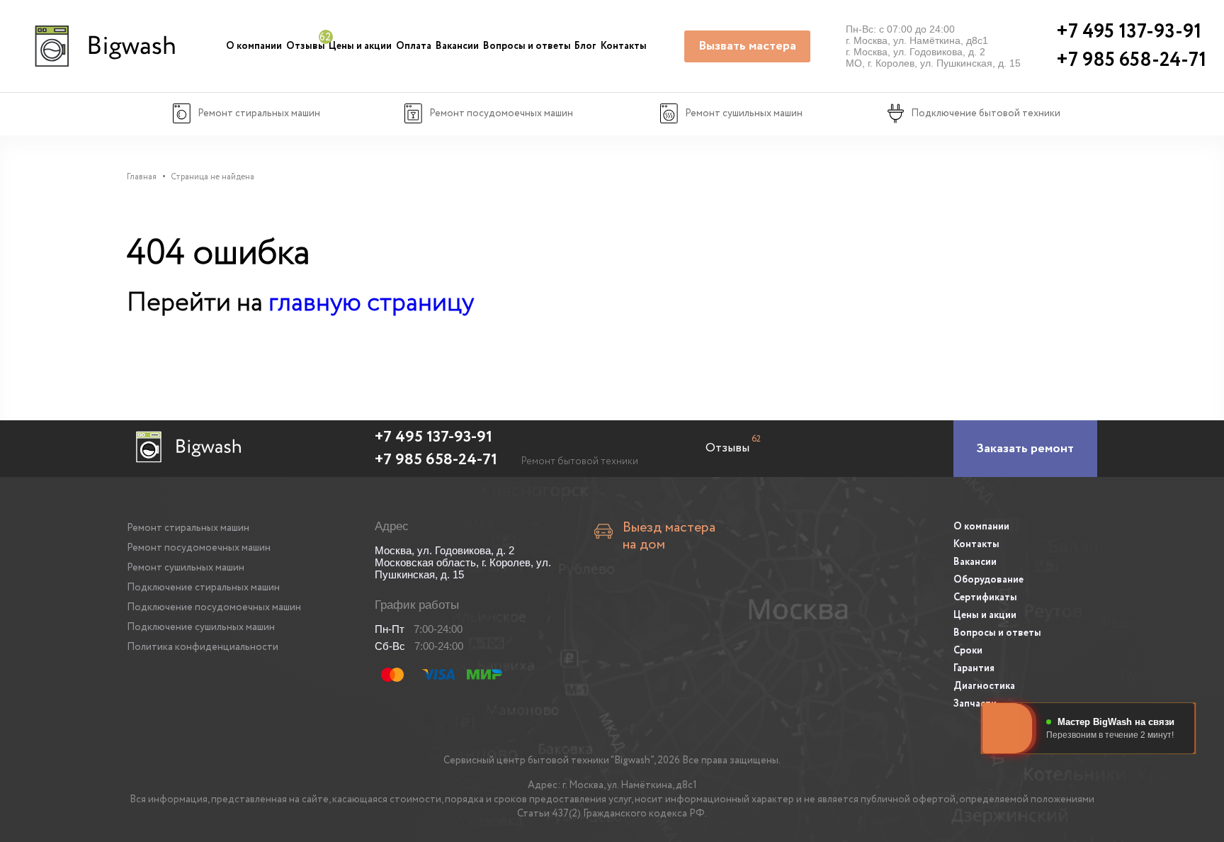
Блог (585, 46)
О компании (254, 46)
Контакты (624, 46)
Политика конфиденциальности (202, 647)
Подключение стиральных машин (203, 587)
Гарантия (973, 668)
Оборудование (988, 580)
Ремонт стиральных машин (188, 528)
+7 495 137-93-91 (433, 437)
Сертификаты (985, 597)
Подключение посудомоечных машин (214, 607)
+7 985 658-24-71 (436, 460)
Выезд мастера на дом (669, 537)
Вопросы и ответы (527, 46)
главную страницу (371, 303)
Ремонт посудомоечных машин (199, 548)
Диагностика (984, 686)
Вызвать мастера (747, 46)
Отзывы (305, 46)
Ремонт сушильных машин (185, 568)
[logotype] (103, 46)
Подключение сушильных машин (201, 627)
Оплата (413, 46)
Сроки (967, 651)
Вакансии (457, 46)
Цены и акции (360, 46)
